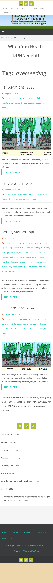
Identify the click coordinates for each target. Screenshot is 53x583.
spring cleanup (8, 262)
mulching (12, 254)
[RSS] (31, 3)
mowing (40, 250)
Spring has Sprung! (17, 227)
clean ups (9, 242)
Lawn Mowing (38, 9)
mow (34, 250)
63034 (19, 191)
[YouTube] (21, 3)
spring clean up (38, 258)
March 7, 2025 (10, 233)
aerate (25, 97)
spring (28, 258)
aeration (32, 97)
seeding (5, 105)
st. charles (39, 316)
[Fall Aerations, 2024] (26, 343)
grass (4, 246)
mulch (4, 254)
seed (15, 258)
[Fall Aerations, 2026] (26, 133)
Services (25, 9)
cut (32, 242)
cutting (37, 242)
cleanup (17, 242)
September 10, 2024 (13, 304)
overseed (42, 254)
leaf (11, 250)
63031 (7, 97)
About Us (15, 9)
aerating (32, 191)
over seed (21, 254)
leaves (16, 250)
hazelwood (27, 101)
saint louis (13, 316)
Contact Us (7, 12)
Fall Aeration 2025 (16, 180)
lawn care (38, 246)
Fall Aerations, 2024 (17, 298)
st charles (23, 316)
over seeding (31, 254)
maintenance (25, 250)
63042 (19, 97)
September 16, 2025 (13, 187)
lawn (31, 246)
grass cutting (12, 246)
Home (5, 9)
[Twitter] (26, 3)
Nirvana (26, 538)
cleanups (26, 242)
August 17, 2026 (11, 93)
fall (46, 191)
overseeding (38, 101)
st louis (31, 316)
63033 (13, 97)
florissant (18, 101)
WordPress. (35, 538)
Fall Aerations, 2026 (17, 87)
